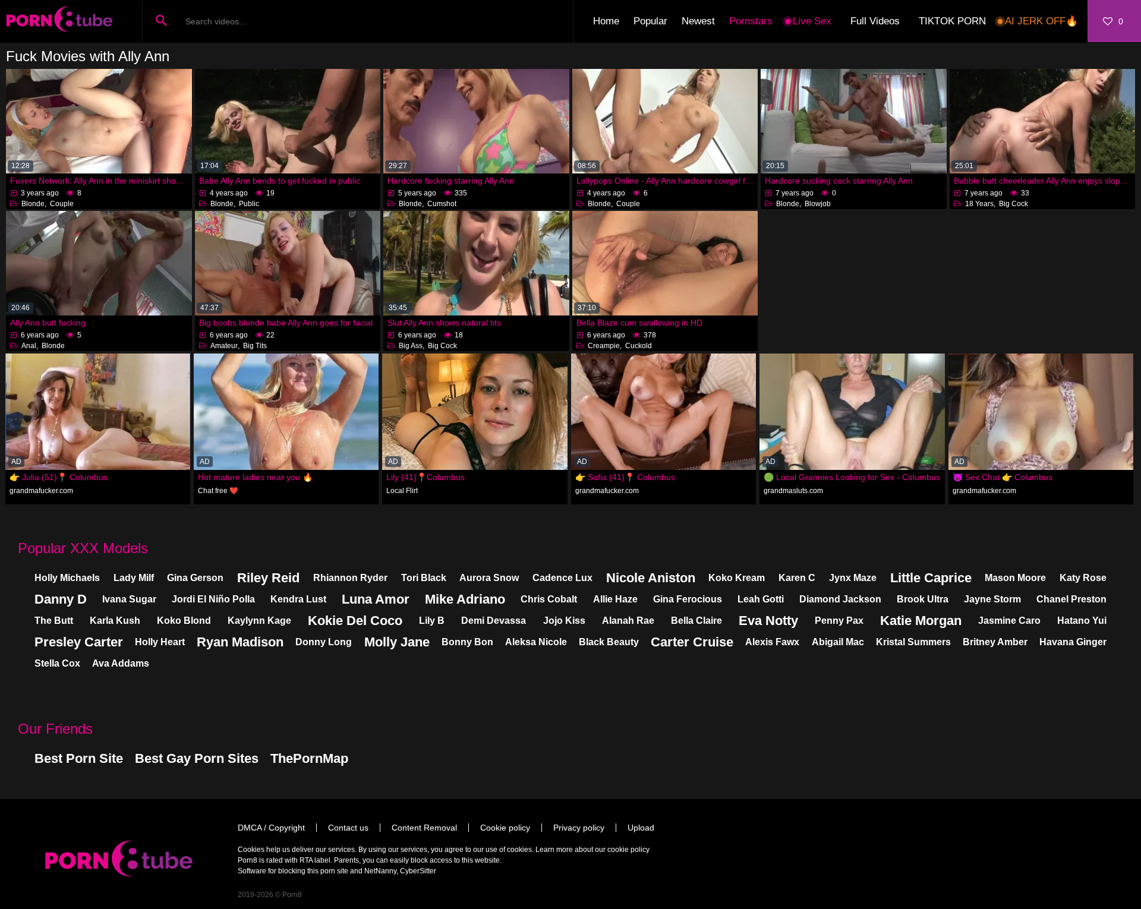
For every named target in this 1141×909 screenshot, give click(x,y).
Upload (641, 827)
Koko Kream (736, 578)
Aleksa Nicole (536, 642)
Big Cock (1013, 204)
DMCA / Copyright (271, 827)
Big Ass (411, 346)
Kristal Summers (913, 642)
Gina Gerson (195, 578)
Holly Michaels (67, 578)
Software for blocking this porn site (293, 871)
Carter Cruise (692, 642)
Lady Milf (134, 578)
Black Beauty (609, 642)
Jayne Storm (992, 599)
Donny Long (323, 642)
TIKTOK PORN (952, 21)
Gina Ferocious (687, 599)
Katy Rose (1083, 578)
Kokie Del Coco (355, 620)
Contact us (348, 827)
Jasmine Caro (1009, 621)
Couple (62, 204)
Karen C (796, 578)
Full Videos (875, 21)
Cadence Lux (562, 578)
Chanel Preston (1071, 599)
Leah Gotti (760, 599)
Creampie (604, 346)
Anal (28, 346)
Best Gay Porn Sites (197, 758)
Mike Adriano (465, 599)
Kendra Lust (298, 599)
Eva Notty (768, 620)
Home (606, 21)
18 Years (979, 204)
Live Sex (812, 21)
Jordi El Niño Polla (213, 599)
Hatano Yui (1082, 621)
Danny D (60, 599)
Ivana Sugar (129, 599)
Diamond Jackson (840, 599)
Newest (698, 21)
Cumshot (441, 204)
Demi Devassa (493, 621)
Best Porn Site (78, 758)
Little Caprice (931, 577)
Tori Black (423, 578)
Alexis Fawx (772, 642)
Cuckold (638, 346)
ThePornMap (309, 758)
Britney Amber (995, 642)
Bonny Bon (467, 642)
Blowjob (818, 204)
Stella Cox (57, 663)
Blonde (33, 204)
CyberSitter (418, 871)
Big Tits (255, 346)
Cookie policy (505, 827)
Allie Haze (615, 599)
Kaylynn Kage (259, 621)
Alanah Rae (628, 621)
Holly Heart (160, 642)
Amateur (224, 346)
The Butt (53, 621)
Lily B (432, 621)
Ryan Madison (240, 642)
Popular (650, 21)
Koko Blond (184, 621)
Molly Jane (397, 642)
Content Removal (424, 827)
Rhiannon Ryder (350, 578)
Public (249, 204)
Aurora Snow (489, 578)
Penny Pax (839, 621)
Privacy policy (578, 827)
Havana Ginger (1073, 642)
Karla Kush (115, 621)
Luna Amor (375, 599)
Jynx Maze (853, 578)
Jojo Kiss (564, 621)
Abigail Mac (838, 642)
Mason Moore (1015, 578)
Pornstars (751, 21)
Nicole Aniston (650, 577)
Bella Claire (696, 621)
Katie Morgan (921, 620)
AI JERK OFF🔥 (1041, 21)
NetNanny (380, 871)
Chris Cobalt (549, 599)
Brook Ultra (922, 599)
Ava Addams (120, 663)
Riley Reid (268, 577)
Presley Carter (78, 642)
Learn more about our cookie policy (592, 849)
